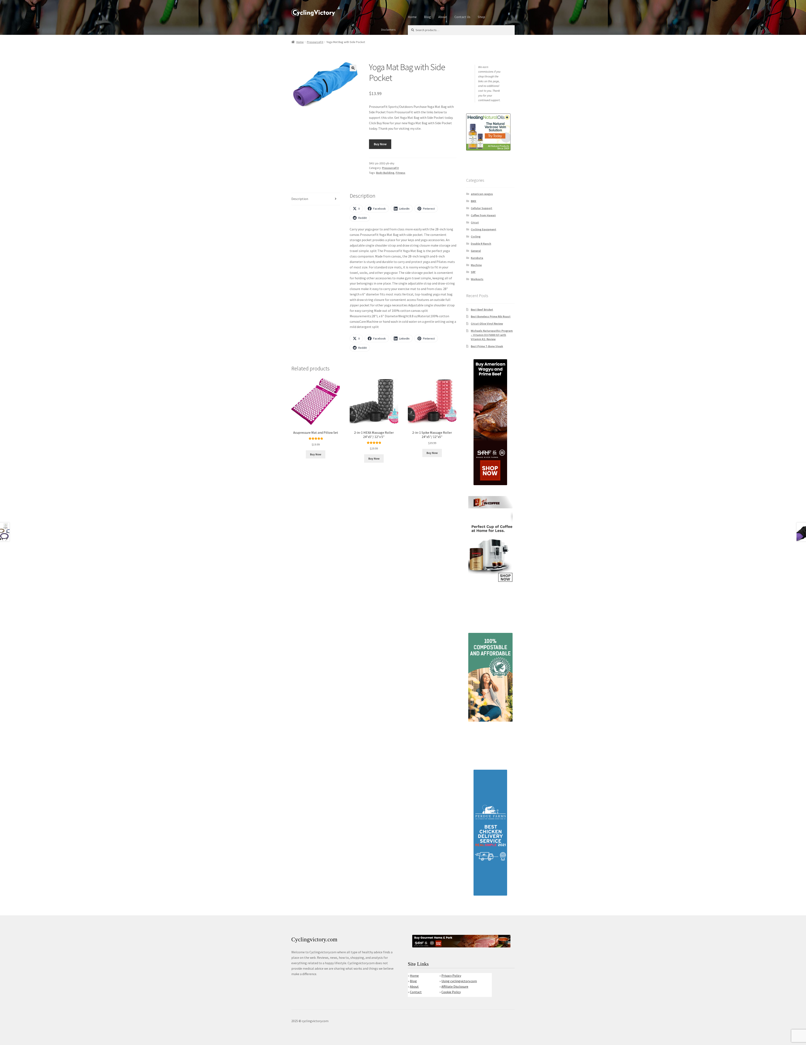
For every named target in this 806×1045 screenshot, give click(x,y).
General (476, 251)
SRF (473, 272)
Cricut (475, 222)
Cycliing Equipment (483, 229)
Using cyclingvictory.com (459, 981)
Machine (476, 265)
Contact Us (462, 17)
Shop (481, 17)
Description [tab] (299, 199)
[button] (353, 68)
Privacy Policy (451, 975)
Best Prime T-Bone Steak (487, 346)
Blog (427, 17)
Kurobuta (477, 258)
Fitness (400, 173)
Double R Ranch (481, 244)
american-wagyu (482, 194)
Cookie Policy (451, 992)
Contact (416, 992)
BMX (473, 201)
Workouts (477, 279)
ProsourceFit (315, 42)
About (442, 17)
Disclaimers (388, 29)
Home (412, 17)
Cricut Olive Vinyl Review (487, 323)
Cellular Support (481, 208)
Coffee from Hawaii (483, 215)
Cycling (475, 236)
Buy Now (380, 144)
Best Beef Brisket (482, 309)
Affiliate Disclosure (454, 986)
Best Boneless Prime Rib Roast (490, 316)
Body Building (385, 173)
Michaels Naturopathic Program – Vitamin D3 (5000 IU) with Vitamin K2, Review (492, 335)
